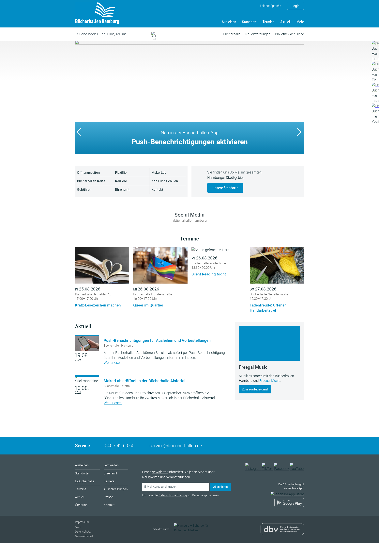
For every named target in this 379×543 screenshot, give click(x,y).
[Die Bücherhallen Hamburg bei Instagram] (253, 469)
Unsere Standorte (225, 188)
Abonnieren (220, 487)
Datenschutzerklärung (173, 495)
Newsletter (160, 472)
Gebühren (84, 189)
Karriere (121, 181)
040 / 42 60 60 (119, 445)
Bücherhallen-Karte (91, 181)
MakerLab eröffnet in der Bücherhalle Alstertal (144, 380)
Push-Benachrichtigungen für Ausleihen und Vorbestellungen (157, 340)
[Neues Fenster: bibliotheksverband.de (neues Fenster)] (282, 532)
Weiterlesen (113, 362)
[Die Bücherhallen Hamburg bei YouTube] (297, 469)
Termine (268, 22)
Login (295, 6)
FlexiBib (121, 172)
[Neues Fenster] (375, 51)
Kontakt (157, 189)
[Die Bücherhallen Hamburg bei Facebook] (282, 469)
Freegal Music (269, 381)
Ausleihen (229, 22)
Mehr (300, 22)
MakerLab (158, 172)
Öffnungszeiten (88, 172)
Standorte (249, 22)
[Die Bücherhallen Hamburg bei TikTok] (268, 469)
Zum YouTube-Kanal (255, 389)
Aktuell (285, 22)
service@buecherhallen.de (175, 445)
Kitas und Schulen (164, 181)
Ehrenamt (122, 189)
